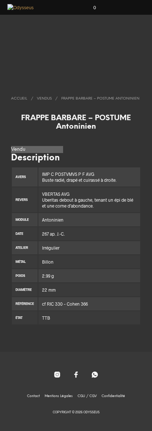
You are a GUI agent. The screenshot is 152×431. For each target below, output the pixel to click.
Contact (33, 396)
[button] (89, 7)
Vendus (44, 99)
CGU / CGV (87, 396)
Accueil (19, 99)
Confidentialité (113, 396)
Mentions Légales (59, 396)
